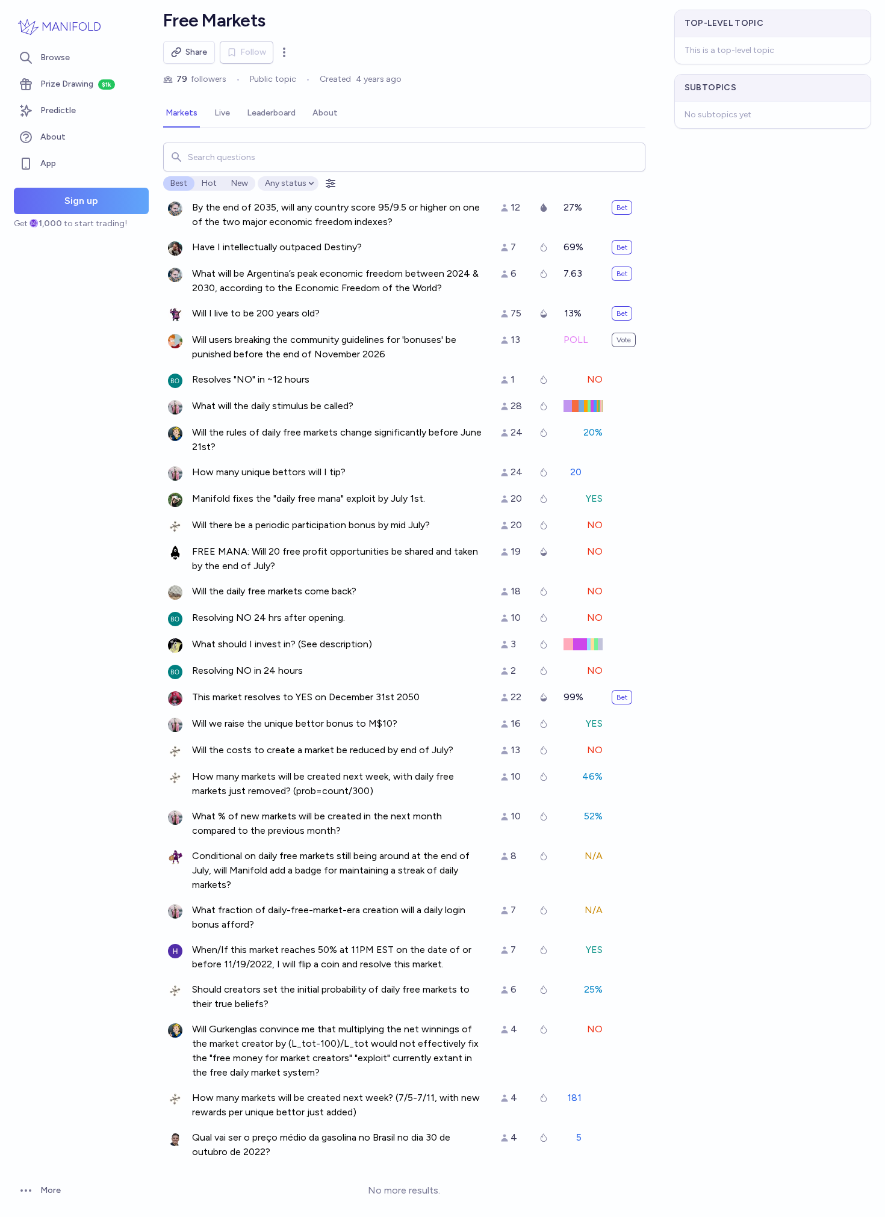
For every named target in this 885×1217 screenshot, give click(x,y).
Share (196, 52)
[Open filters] (330, 183)
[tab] (181, 114)
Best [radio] (178, 183)
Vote (623, 340)
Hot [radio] (209, 183)
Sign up (81, 200)
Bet (621, 207)
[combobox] (404, 157)
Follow (253, 52)
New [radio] (239, 183)
